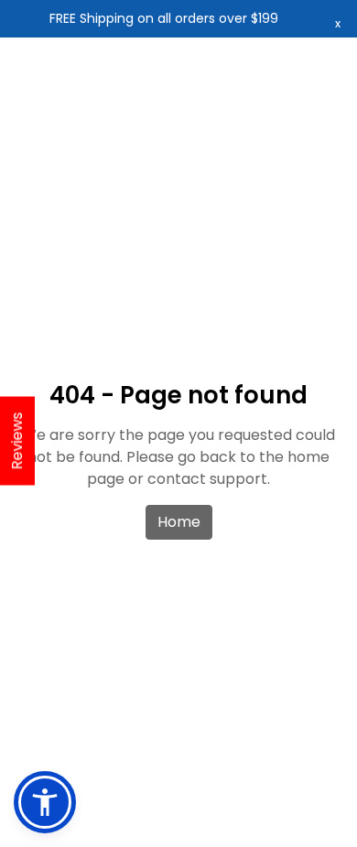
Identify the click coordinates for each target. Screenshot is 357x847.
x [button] (338, 23)
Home (178, 521)
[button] (44, 802)
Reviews (16, 441)
